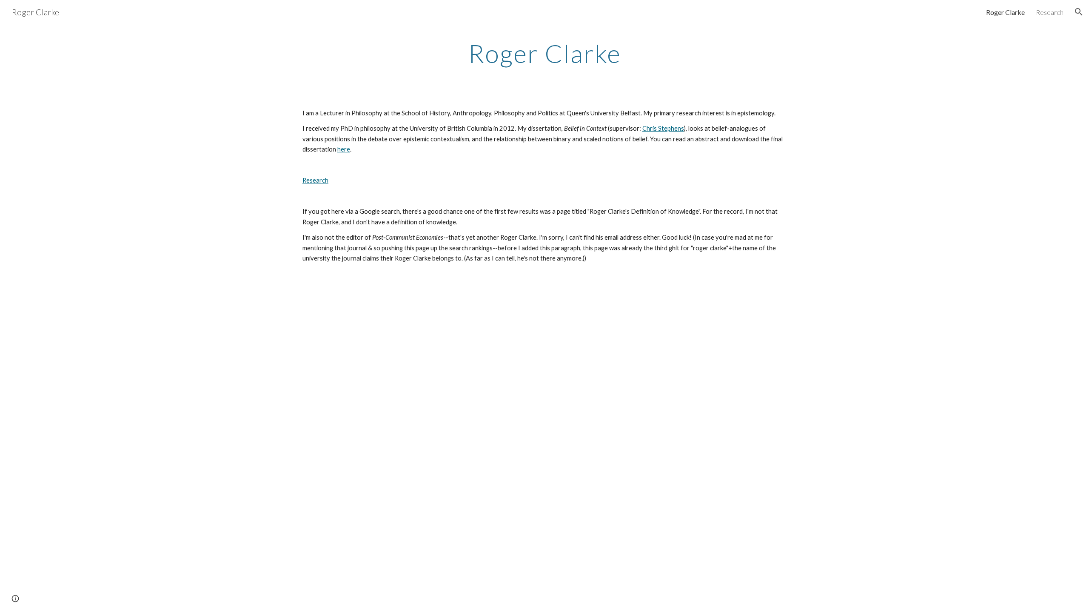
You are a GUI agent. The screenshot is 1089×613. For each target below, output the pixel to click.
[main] (544, 53)
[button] (1079, 12)
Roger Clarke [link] (1005, 12)
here (343, 149)
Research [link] (1049, 12)
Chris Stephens (663, 128)
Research (315, 180)
